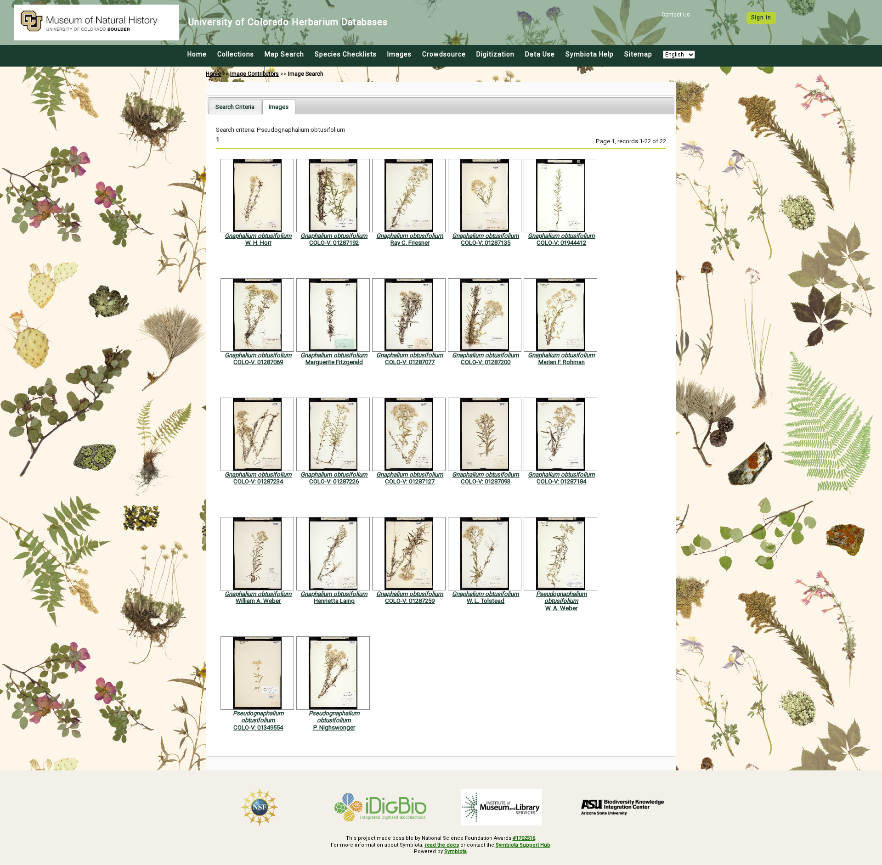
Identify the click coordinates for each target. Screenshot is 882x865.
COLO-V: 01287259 (410, 600)
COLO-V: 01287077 (410, 362)
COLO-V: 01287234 (258, 481)
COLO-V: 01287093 (485, 481)
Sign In (761, 17)
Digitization (495, 54)
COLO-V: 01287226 (334, 481)
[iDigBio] (381, 807)
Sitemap (638, 54)
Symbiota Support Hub (523, 845)
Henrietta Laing (334, 600)
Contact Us (676, 14)
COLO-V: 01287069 (258, 362)
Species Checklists (346, 54)
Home (197, 54)
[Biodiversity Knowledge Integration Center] (623, 807)
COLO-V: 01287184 (561, 481)
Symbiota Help (589, 54)
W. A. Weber (561, 608)
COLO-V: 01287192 (334, 242)
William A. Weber (258, 600)
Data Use (540, 54)
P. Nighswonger (334, 727)
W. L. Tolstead (485, 600)
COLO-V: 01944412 (561, 242)
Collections (235, 54)
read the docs (442, 845)
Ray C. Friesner (410, 242)
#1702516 (524, 838)
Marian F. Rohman (561, 362)
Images (399, 54)
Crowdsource (444, 54)
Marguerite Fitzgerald (334, 362)
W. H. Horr (258, 242)
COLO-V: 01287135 (485, 242)
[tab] (235, 107)
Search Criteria (234, 106)
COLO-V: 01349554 (258, 727)
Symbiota (455, 851)
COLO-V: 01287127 (410, 481)
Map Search (284, 54)
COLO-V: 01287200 (485, 362)
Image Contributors (254, 74)
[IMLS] (501, 807)
